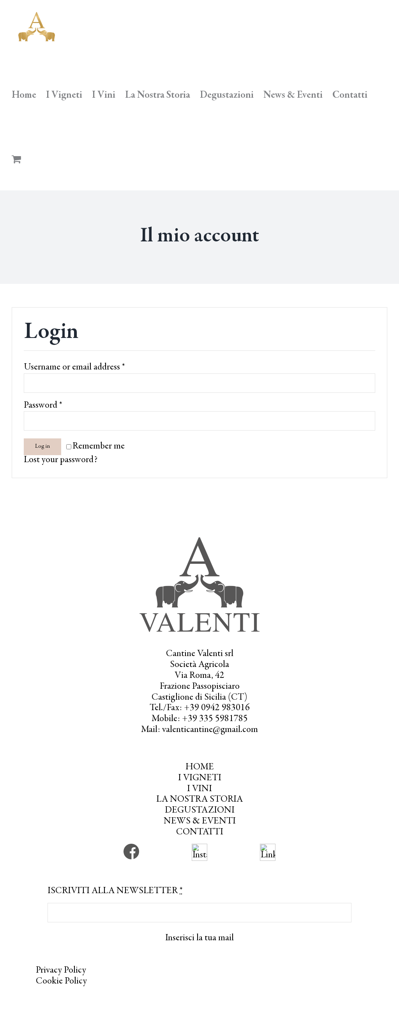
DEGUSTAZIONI (200, 810)
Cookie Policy (61, 981)
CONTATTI (199, 832)
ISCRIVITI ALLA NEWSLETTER (115, 891)
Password (43, 405)
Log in (42, 446)
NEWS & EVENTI (200, 821)
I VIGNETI (199, 778)
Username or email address (74, 367)
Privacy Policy (61, 970)
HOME (199, 767)
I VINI (199, 789)
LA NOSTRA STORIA (199, 799)
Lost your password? (60, 460)
